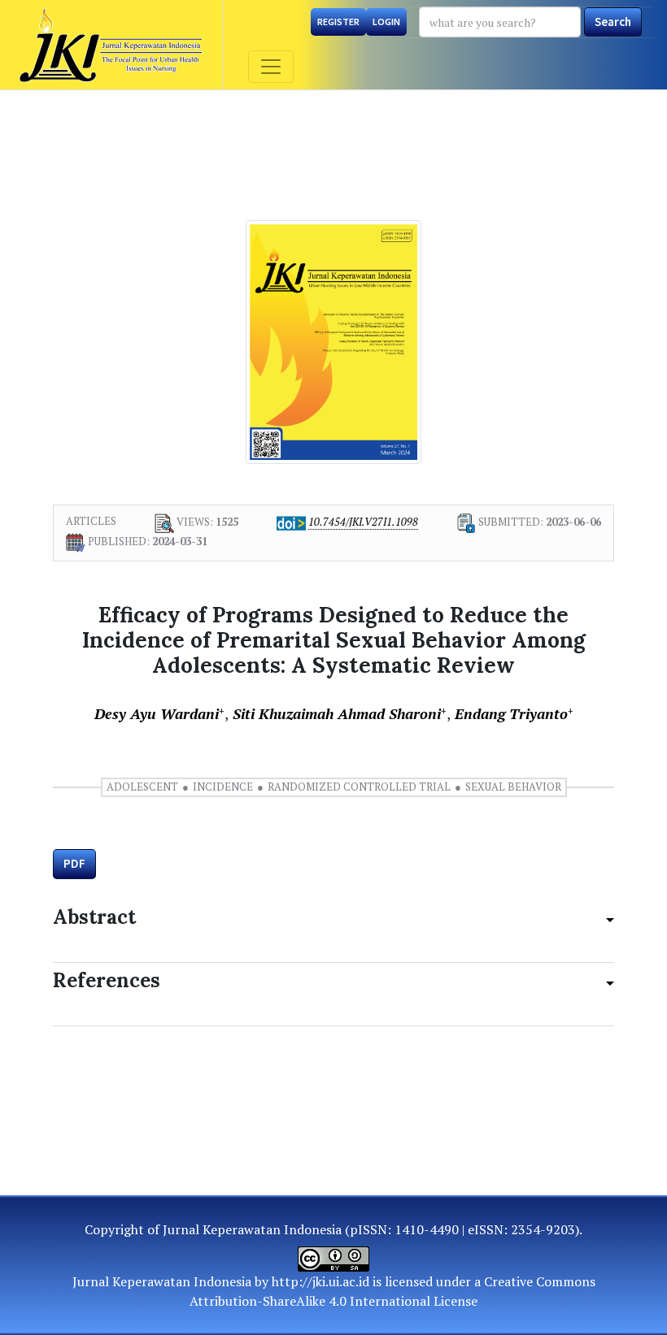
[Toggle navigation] (271, 66)
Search (613, 21)
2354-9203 (543, 1229)
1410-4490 (427, 1229)
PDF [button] (74, 863)
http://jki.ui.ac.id (320, 1281)
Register (338, 21)
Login (386, 21)
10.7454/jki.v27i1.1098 (363, 521)
